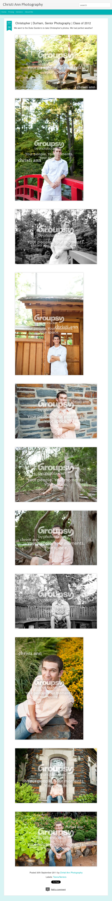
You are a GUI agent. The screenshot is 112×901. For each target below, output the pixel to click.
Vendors (19, 12)
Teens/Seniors (59, 876)
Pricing (11, 12)
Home (3, 12)
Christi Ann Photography (71, 872)
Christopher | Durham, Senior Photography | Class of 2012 (53, 23)
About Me (29, 12)
